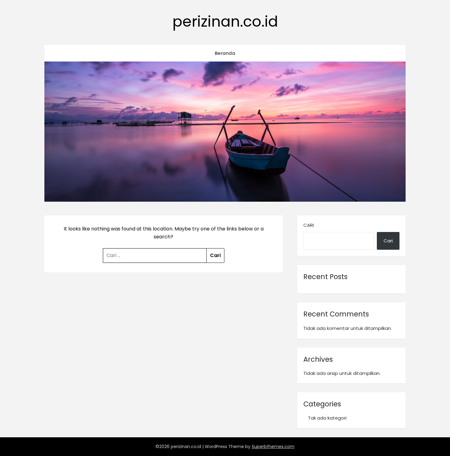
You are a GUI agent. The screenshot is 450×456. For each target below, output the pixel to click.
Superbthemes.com (273, 446)
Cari (308, 225)
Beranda (225, 53)
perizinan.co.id (225, 21)
